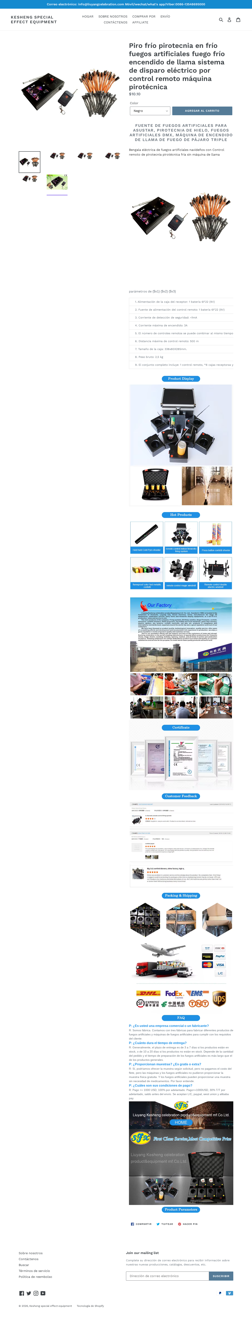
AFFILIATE (140, 22)
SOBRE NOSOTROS (112, 16)
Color (134, 103)
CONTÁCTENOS (115, 22)
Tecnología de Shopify (90, 1305)
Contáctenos (28, 1259)
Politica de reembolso (35, 1277)
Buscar (24, 1265)
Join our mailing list (142, 1253)
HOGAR (88, 16)
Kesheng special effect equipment (34, 19)
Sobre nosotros (31, 1253)
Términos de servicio (34, 1271)
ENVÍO (165, 16)
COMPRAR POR (144, 16)
